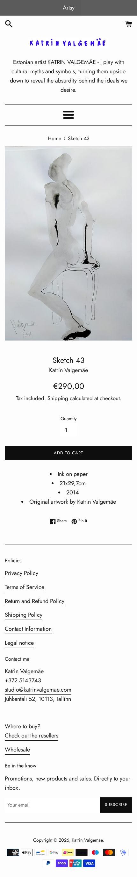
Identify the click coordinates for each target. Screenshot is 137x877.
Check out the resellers (31, 735)
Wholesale (17, 749)
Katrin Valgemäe (87, 840)
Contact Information (28, 629)
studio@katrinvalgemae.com (38, 690)
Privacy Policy (21, 573)
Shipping (57, 398)
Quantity (68, 418)
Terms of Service (24, 587)
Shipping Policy (23, 615)
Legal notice (19, 643)
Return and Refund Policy (34, 601)
